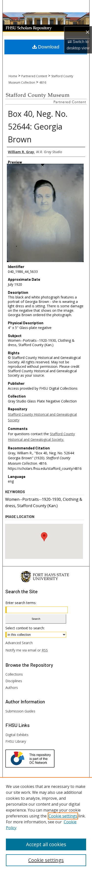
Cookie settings (63, 816)
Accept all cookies (46, 844)
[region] (46, 824)
